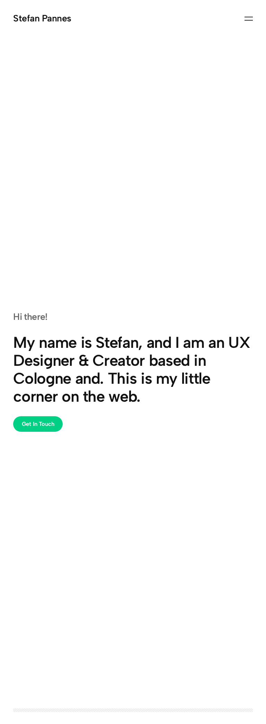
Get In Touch (38, 423)
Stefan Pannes (42, 18)
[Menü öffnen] (249, 19)
